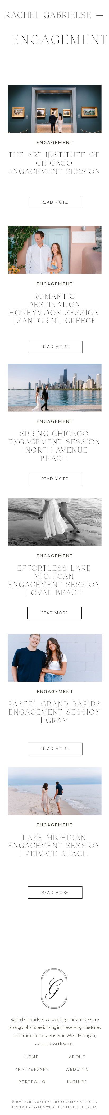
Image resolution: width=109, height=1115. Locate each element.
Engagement (55, 142)
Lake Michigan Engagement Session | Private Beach (54, 846)
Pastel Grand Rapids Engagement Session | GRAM (55, 712)
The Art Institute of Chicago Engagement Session (54, 163)
